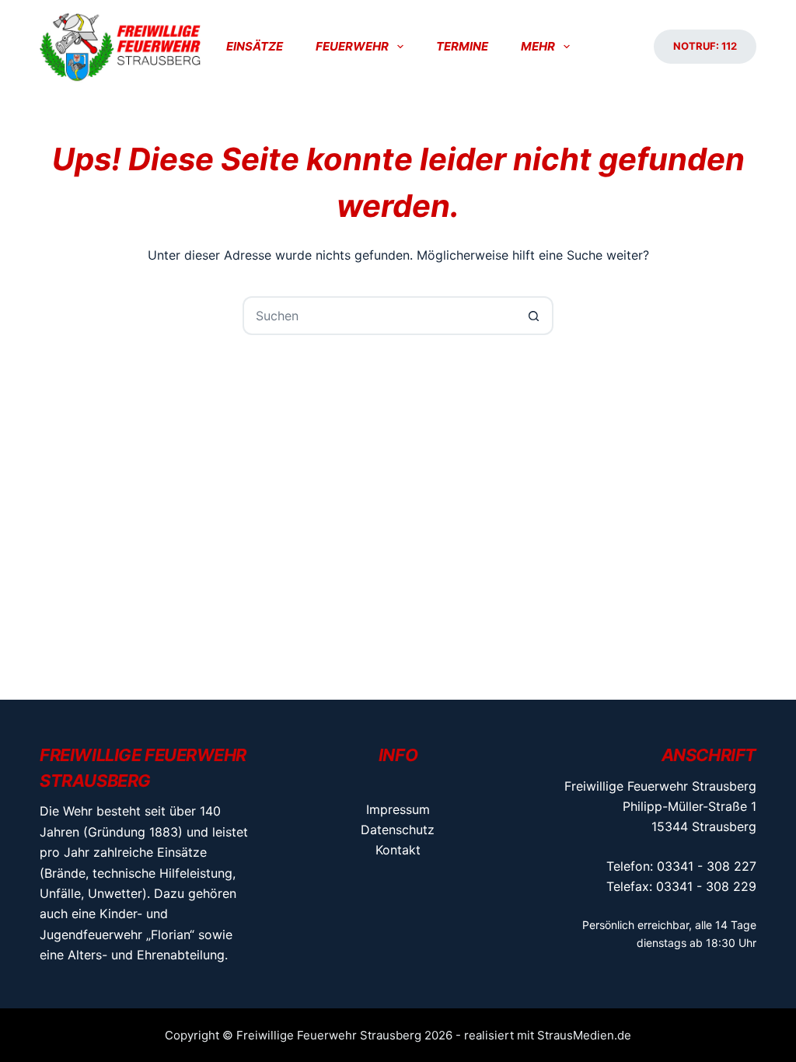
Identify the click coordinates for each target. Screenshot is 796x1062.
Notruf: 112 (705, 46)
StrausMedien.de (584, 1035)
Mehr (538, 46)
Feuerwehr (352, 46)
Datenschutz (398, 829)
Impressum (398, 809)
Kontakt (398, 850)
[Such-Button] (534, 315)
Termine (462, 46)
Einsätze (254, 46)
